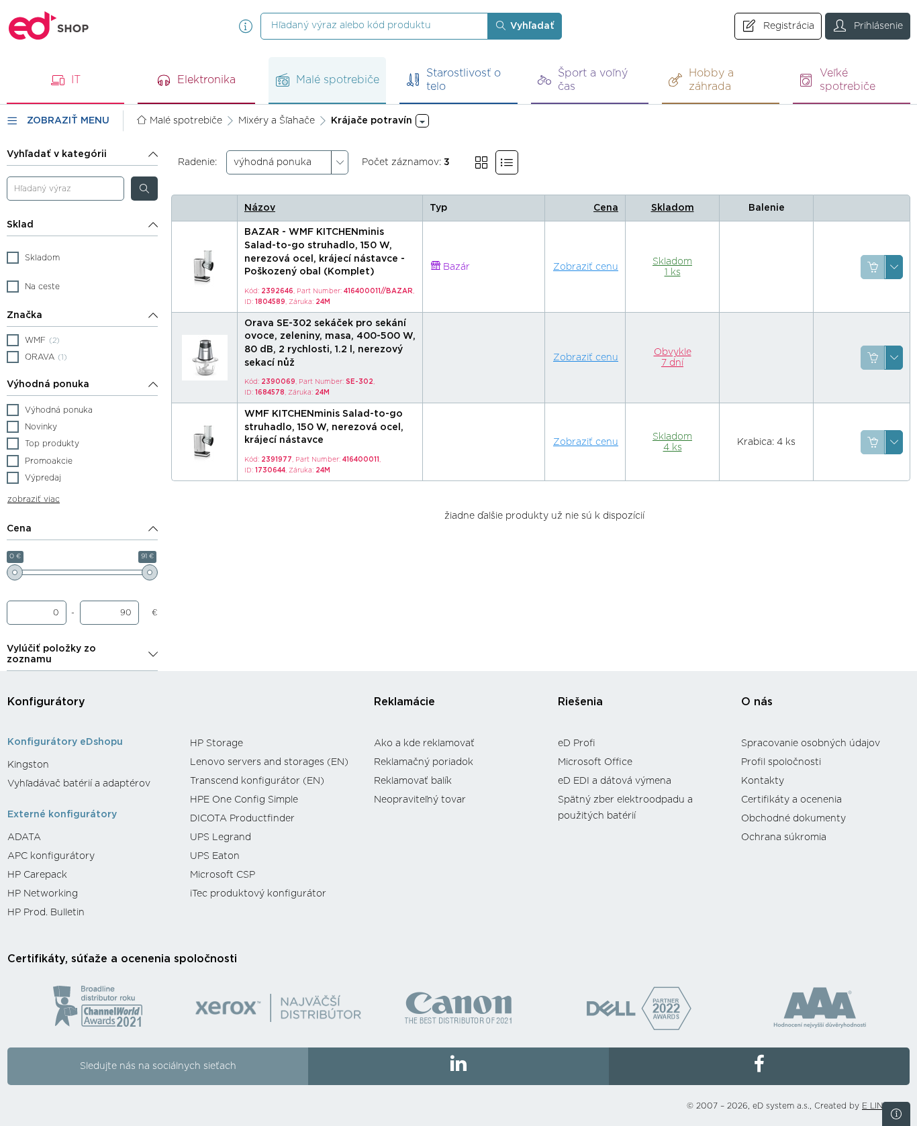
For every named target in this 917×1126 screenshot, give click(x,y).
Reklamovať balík (413, 781)
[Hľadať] (144, 188)
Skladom (672, 208)
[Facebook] (759, 1066)
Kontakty (762, 781)
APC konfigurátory (51, 856)
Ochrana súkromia (783, 837)
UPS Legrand (220, 837)
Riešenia (580, 702)
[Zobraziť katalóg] (481, 162)
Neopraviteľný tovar (420, 800)
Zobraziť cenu (585, 267)
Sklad (20, 224)
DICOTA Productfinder (242, 818)
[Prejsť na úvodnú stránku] (49, 26)
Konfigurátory (46, 702)
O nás (757, 702)
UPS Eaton (215, 856)
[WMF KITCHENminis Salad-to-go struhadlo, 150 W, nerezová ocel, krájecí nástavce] (205, 441)
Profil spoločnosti (781, 762)
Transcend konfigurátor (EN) (257, 781)
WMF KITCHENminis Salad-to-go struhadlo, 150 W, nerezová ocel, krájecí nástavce (323, 427)
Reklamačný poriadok (423, 762)
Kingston (28, 765)
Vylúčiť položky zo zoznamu (51, 654)
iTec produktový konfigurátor (258, 894)
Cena (19, 528)
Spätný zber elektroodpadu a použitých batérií (625, 808)
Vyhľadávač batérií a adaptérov (78, 783)
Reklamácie (404, 702)
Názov (259, 208)
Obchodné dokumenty (793, 818)
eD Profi (576, 743)
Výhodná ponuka (48, 384)
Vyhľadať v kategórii (57, 154)
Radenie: (197, 162)
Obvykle (672, 358)
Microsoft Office (595, 762)
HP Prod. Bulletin (46, 912)
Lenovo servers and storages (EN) (269, 762)
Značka (24, 315)
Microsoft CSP (222, 875)
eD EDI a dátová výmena (614, 781)
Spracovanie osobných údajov (810, 743)
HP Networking (42, 894)
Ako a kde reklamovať (424, 743)
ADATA (24, 837)
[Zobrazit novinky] (896, 1114)
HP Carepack (37, 875)
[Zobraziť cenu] (873, 267)
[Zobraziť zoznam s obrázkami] (506, 162)
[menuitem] (92, 765)
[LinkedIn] (458, 1066)
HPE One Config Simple (244, 800)
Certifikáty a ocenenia (791, 800)
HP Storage (216, 743)
